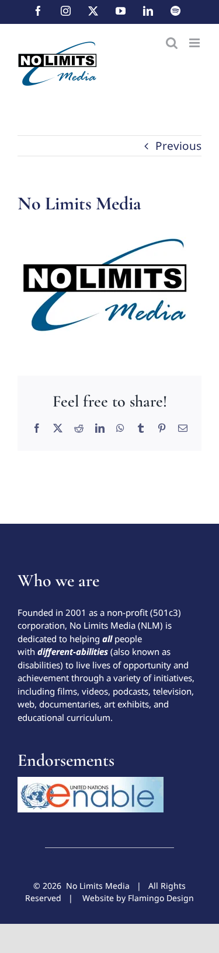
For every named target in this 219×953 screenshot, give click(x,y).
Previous (178, 145)
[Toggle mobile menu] (195, 43)
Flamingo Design (161, 897)
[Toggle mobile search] (172, 43)
